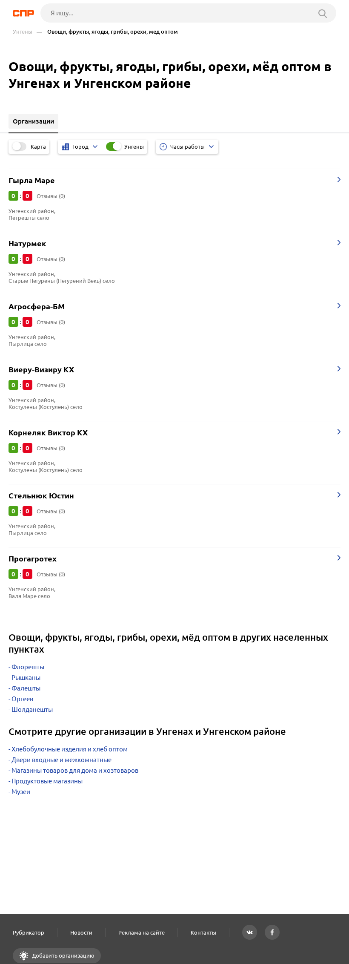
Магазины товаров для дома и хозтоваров (74, 770)
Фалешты (25, 688)
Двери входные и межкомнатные (61, 760)
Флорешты (27, 667)
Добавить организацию (62, 955)
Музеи (20, 791)
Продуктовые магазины (47, 781)
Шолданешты (32, 709)
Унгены (22, 32)
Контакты (203, 932)
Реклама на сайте (141, 932)
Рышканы (25, 677)
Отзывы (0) (51, 196)
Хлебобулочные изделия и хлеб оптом (69, 749)
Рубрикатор (28, 932)
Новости (81, 932)
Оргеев (22, 699)
